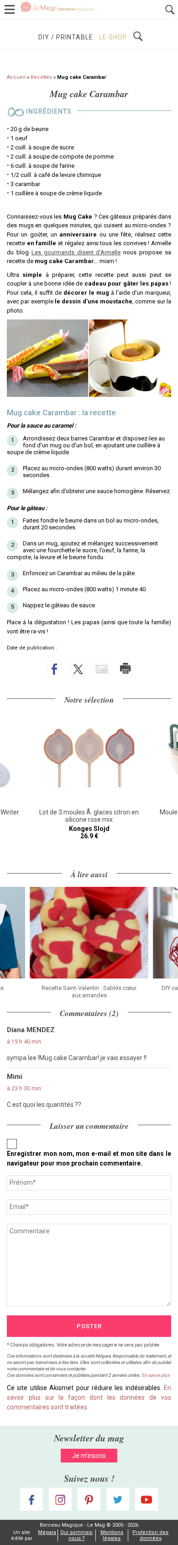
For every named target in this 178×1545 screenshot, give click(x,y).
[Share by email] (101, 669)
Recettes (41, 77)
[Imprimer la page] (125, 668)
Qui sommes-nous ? (76, 1535)
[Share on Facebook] (54, 669)
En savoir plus (155, 1375)
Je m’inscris (89, 1455)
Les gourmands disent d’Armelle (76, 252)
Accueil (16, 77)
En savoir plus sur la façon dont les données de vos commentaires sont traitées (89, 1397)
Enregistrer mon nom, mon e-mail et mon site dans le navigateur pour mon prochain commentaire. (89, 1158)
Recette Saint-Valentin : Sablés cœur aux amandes (89, 991)
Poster (89, 1326)
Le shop (113, 37)
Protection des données (150, 1535)
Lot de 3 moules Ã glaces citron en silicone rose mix (89, 815)
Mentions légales (111, 1535)
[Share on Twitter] (78, 669)
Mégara (47, 1532)
